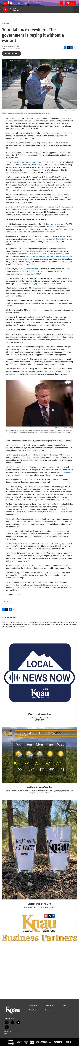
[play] (5, 10)
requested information (29, 269)
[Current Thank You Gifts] (39, 849)
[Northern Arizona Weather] (39, 755)
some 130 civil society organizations (28, 162)
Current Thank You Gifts (39, 903)
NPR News (5, 23)
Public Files (32, 1010)
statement (52, 227)
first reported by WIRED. (32, 274)
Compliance (48, 1010)
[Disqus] (39, 973)
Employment (49, 1005)
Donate (71, 3)
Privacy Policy (33, 1005)
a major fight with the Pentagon (54, 239)
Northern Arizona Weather (39, 787)
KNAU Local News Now (39, 714)
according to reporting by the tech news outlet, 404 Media (40, 284)
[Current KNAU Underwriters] (39, 927)
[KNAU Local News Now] (39, 672)
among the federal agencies (32, 251)
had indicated (53, 197)
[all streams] (76, 9)
